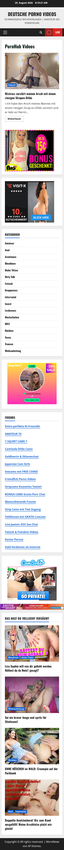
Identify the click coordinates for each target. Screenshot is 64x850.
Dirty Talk (10, 277)
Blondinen (10, 263)
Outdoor (9, 331)
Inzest (8, 304)
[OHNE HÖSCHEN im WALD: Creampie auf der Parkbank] (32, 746)
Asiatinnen (10, 257)
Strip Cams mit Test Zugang (23, 509)
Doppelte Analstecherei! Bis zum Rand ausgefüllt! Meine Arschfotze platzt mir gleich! (28, 824)
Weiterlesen (16, 119)
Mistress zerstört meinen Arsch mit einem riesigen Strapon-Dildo (32, 71)
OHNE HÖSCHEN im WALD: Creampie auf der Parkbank (31, 771)
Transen (9, 344)
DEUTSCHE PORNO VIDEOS (32, 14)
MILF (7, 324)
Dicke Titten (11, 270)
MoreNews (52, 842)
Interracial (10, 297)
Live (57, 32)
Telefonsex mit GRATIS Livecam (25, 517)
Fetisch (12, 85)
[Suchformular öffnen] (41, 32)
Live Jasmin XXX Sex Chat (21, 524)
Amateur (9, 243)
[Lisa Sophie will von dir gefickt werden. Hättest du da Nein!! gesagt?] (32, 643)
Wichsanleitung (13, 351)
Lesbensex (10, 310)
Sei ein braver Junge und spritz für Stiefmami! (25, 719)
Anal (7, 250)
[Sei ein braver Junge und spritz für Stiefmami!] (32, 695)
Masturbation (12, 317)
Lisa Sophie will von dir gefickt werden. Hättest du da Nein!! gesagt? (28, 668)
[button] (5, 32)
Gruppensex (11, 290)
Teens (8, 337)
